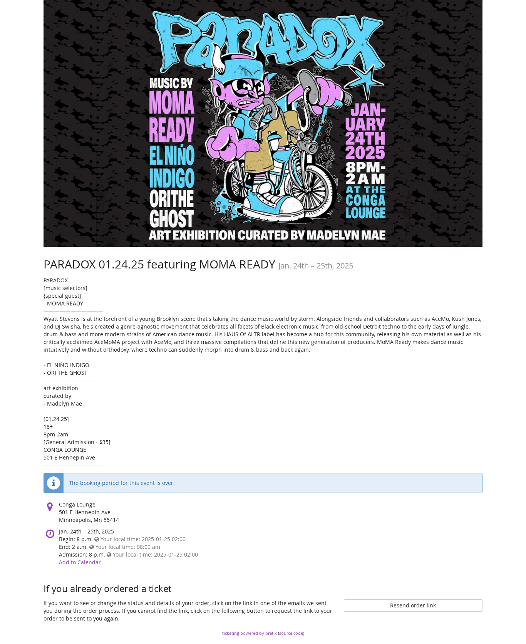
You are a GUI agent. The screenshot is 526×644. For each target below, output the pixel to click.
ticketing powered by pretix (249, 633)
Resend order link (413, 605)
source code (291, 633)
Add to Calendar (80, 562)
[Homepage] (263, 123)
